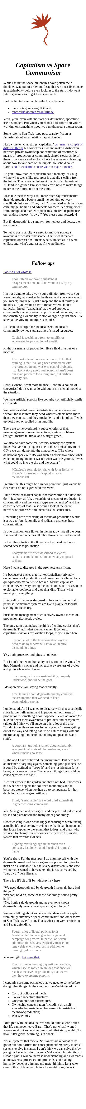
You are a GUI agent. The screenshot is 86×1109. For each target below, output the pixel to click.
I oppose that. (31, 957)
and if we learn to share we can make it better (41, 167)
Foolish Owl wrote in (17, 272)
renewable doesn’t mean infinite (33, 112)
